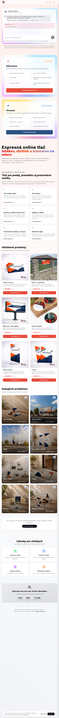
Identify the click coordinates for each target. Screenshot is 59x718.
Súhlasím (51, 714)
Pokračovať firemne (29, 132)
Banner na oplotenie (38, 282)
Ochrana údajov (45, 41)
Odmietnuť (43, 714)
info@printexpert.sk (40, 611)
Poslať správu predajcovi (11, 26)
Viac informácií (25, 714)
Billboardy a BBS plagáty (10, 326)
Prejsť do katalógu (29, 526)
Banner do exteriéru (12, 20)
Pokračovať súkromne (29, 90)
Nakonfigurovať (15, 292)
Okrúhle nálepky (37, 326)
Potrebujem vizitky (34, 20)
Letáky (34, 370)
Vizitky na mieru (8, 282)
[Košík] (50, 2)
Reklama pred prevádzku (23, 20)
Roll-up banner (7, 370)
